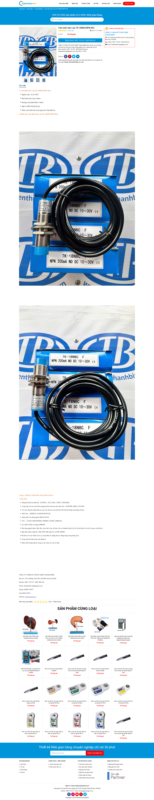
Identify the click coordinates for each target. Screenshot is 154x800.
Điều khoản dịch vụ (55, 767)
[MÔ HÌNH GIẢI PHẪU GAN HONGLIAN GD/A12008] (31, 625)
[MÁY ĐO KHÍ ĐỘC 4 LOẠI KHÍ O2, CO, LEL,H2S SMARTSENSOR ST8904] (31, 657)
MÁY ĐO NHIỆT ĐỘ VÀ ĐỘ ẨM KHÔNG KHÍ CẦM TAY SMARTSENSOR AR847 (123, 638)
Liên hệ (22, 772)
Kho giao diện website (85, 767)
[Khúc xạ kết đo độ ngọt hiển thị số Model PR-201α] (77, 689)
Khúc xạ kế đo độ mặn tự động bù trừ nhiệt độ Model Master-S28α (77, 670)
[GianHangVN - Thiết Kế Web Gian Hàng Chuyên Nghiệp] (28, 3)
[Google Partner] (121, 776)
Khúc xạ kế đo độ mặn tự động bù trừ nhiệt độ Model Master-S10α (123, 670)
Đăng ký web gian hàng (86, 772)
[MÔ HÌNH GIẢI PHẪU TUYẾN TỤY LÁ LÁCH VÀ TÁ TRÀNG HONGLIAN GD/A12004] (54, 625)
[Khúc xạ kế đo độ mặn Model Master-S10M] (31, 689)
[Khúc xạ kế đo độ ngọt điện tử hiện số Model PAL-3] (54, 720)
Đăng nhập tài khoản (85, 775)
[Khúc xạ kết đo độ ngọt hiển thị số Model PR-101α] (100, 689)
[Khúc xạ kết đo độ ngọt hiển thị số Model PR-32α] (123, 689)
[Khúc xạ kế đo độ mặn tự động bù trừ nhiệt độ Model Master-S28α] (77, 657)
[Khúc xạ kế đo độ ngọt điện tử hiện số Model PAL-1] (100, 720)
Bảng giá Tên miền (114, 767)
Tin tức (22, 767)
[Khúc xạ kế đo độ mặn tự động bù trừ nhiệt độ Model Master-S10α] (123, 657)
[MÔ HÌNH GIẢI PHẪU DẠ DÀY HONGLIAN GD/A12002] (77, 625)
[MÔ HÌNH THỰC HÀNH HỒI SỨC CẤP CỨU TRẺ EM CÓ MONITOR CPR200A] (100, 625)
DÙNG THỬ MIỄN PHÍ (95, 753)
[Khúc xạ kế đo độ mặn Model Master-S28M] (100, 657)
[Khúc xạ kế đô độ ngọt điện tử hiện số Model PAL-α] (31, 720)
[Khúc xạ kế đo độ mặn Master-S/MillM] (54, 657)
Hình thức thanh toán (85, 764)
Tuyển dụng (23, 769)
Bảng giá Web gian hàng (116, 764)
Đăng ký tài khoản (84, 769)
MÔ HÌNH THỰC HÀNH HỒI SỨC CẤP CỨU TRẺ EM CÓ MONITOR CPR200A (100, 638)
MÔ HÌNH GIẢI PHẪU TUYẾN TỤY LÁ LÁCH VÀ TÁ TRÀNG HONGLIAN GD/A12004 (53, 638)
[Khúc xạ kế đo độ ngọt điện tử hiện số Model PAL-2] (77, 720)
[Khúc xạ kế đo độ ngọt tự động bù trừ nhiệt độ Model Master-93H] (123, 720)
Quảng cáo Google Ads (115, 769)
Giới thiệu (23, 764)
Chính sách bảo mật (56, 764)
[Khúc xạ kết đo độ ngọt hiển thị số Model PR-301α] (54, 689)
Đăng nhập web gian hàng (86, 778)
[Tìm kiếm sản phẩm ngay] (52, 19)
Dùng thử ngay (129, 3)
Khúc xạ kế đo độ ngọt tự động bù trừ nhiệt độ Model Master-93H (123, 733)
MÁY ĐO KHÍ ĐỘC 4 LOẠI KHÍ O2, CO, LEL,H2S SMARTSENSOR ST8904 (31, 670)
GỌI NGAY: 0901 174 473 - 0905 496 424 (81, 40)
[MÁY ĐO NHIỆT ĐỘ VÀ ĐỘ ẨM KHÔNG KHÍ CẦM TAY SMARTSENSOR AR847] (123, 625)
